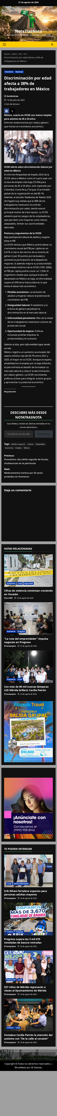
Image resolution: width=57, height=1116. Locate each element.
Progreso (21, 631)
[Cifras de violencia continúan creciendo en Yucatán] (28, 570)
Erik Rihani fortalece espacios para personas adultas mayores (25, 892)
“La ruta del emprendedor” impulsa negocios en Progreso (26, 640)
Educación (11, 980)
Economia (9, 72)
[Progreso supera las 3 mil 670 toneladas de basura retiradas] (28, 919)
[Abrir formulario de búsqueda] (52, 44)
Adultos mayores (18, 444)
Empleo (18, 448)
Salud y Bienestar (21, 883)
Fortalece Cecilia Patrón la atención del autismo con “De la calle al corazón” (28, 1036)
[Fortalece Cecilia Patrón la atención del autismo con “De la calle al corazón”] (28, 1015)
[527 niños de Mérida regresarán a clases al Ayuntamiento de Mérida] (28, 967)
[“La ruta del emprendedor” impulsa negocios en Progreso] (28, 618)
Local (20, 583)
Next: (23, 473)
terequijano (11, 646)
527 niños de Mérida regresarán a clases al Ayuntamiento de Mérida (25, 988)
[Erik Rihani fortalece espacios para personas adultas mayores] (28, 871)
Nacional (19, 72)
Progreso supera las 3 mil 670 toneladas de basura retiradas (23, 940)
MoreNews (20, 1067)
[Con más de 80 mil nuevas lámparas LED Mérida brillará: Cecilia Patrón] (28, 666)
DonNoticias (12, 96)
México (27, 448)
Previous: (26, 459)
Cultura (30, 444)
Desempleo (40, 444)
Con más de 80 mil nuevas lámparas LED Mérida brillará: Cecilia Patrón (26, 688)
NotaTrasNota (28, 31)
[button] (4, 44)
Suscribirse (44, 433)
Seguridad (28, 583)
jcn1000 (9, 598)
